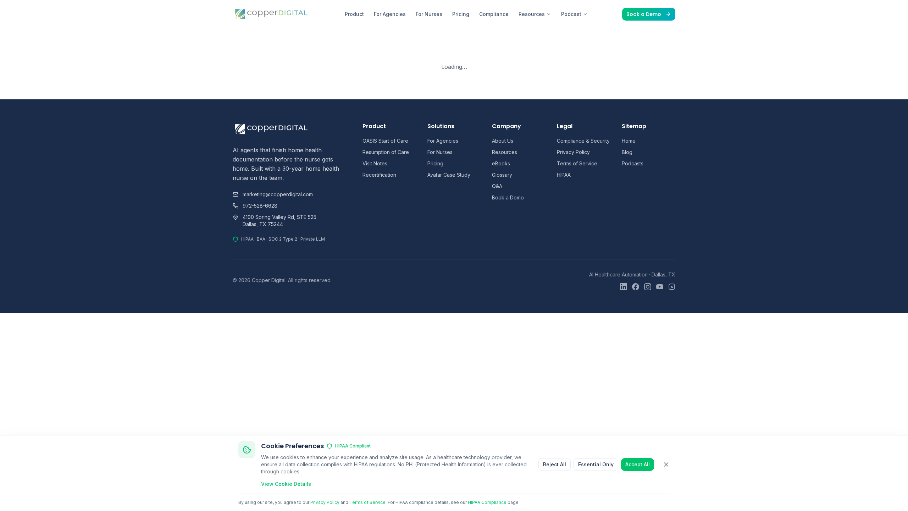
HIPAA (564, 175)
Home (629, 141)
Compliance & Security (583, 141)
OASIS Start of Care (385, 141)
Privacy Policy (573, 152)
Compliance (494, 14)
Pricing (460, 14)
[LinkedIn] (623, 286)
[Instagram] (647, 286)
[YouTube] (659, 286)
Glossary (502, 175)
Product (354, 14)
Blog (627, 152)
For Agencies (390, 14)
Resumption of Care (385, 152)
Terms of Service (577, 163)
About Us (502, 141)
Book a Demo (643, 14)
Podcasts (632, 163)
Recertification (379, 175)
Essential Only (596, 464)
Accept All (637, 464)
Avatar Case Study (448, 175)
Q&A (497, 186)
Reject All (554, 464)
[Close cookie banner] (666, 464)
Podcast (571, 14)
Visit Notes (374, 163)
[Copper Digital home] (271, 14)
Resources (532, 14)
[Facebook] (635, 286)
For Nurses (429, 14)
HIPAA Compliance (487, 502)
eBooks (501, 163)
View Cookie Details (286, 484)
